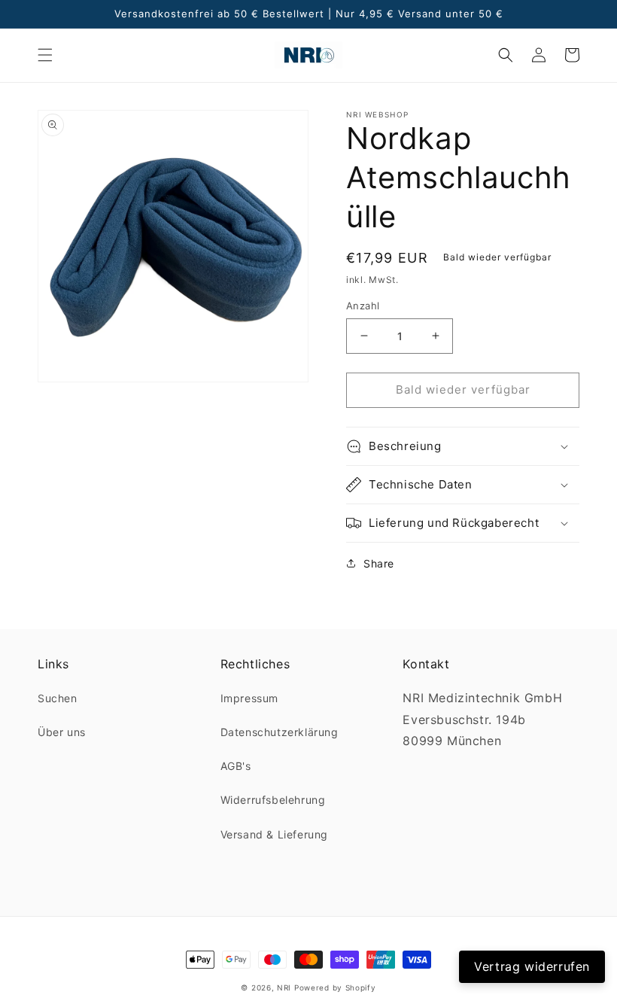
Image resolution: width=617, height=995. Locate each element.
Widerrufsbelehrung (273, 799)
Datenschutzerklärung (279, 732)
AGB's (235, 765)
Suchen (58, 698)
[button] (45, 55)
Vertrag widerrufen (532, 966)
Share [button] (378, 563)
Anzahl (362, 306)
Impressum (249, 698)
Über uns (62, 732)
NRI (284, 987)
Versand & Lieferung (274, 834)
